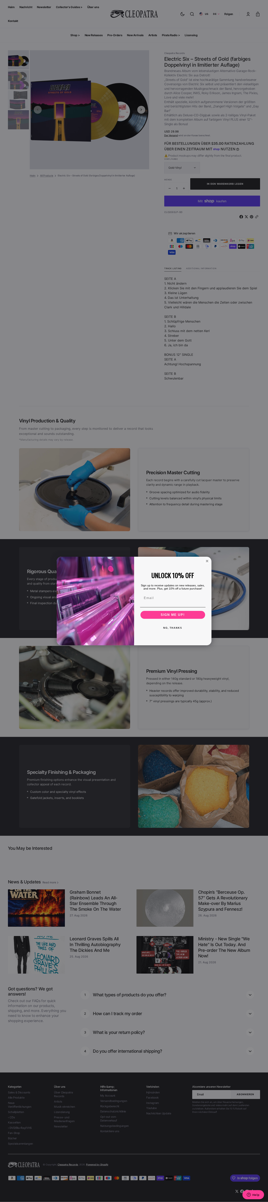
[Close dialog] (207, 561)
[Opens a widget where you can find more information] (253, 1195)
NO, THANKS (172, 628)
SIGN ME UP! (173, 614)
